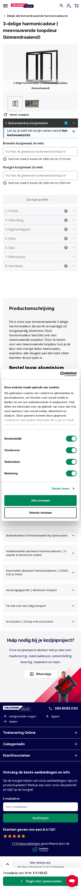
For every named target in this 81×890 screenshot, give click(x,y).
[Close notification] (73, 131)
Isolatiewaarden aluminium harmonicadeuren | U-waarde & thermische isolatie (36, 553)
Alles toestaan (40, 500)
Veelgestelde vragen (22, 716)
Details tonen (60, 488)
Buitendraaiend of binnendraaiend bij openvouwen (36, 535)
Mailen (13, 721)
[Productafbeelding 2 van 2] (32, 103)
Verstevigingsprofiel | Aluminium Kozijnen (31, 590)
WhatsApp (43, 674)
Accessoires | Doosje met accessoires (29, 621)
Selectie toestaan (40, 512)
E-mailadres (11, 798)
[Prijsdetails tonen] (7, 864)
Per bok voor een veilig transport (26, 606)
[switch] (71, 450)
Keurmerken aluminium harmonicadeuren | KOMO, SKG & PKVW (37, 572)
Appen (55, 716)
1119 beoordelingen (26, 844)
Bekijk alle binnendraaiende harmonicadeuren (37, 15)
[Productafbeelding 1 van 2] (15, 104)
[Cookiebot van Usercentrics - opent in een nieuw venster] (60, 374)
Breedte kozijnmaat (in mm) (23, 143)
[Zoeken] (61, 5)
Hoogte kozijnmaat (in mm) (23, 167)
